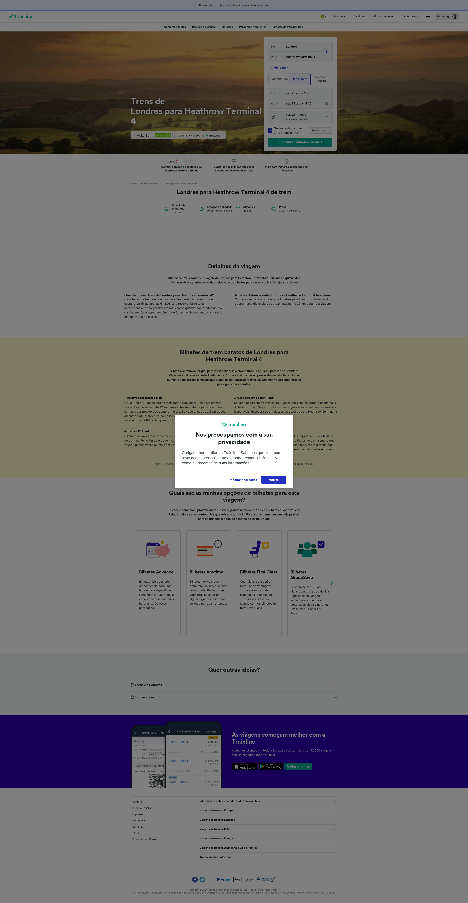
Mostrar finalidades (243, 480)
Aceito (274, 479)
